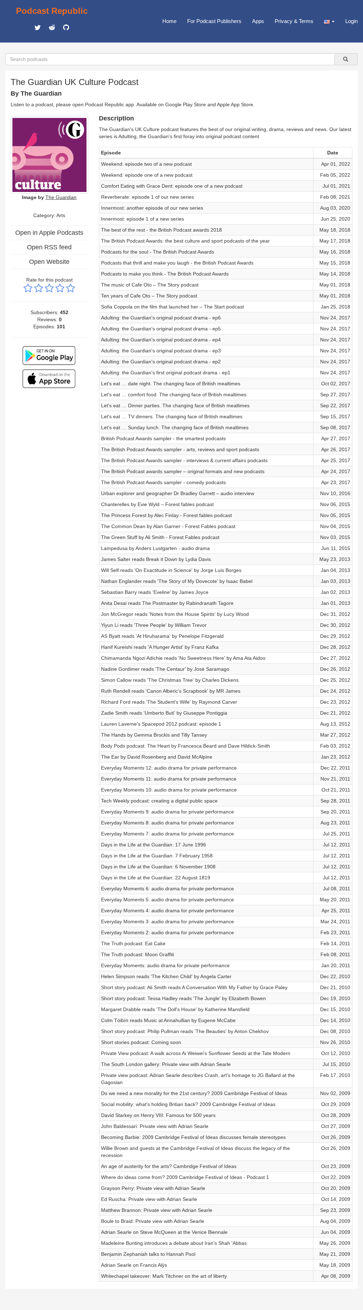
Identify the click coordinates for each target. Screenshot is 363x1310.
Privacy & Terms (294, 21)
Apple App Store (235, 104)
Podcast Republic (52, 11)
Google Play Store (185, 104)
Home (169, 21)
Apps (258, 21)
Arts (60, 215)
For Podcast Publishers (214, 21)
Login (351, 21)
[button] (329, 21)
